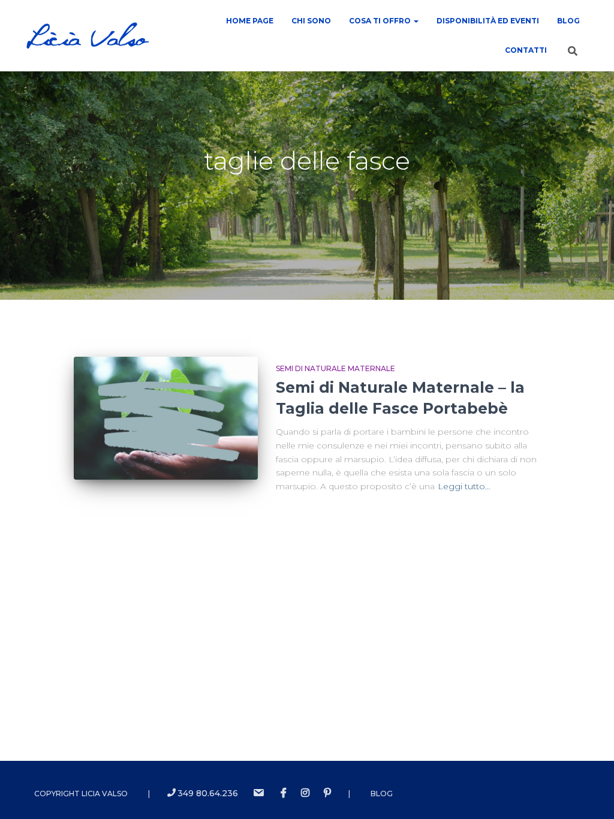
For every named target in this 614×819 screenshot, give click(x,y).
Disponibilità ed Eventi (488, 20)
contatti (526, 50)
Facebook (284, 793)
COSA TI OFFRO (381, 20)
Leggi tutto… (464, 486)
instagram (305, 793)
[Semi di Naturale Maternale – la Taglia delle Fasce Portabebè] (166, 418)
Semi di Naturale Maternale (335, 368)
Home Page (249, 20)
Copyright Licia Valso (81, 793)
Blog (568, 20)
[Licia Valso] (87, 36)
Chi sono (311, 20)
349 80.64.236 (207, 793)
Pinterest (327, 793)
